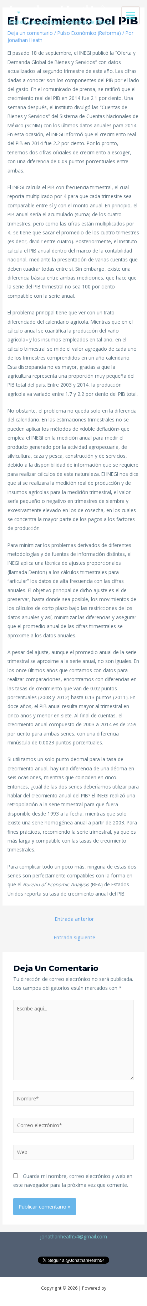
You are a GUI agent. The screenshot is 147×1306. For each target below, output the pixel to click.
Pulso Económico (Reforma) (89, 33)
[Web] (73, 1153)
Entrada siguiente (74, 937)
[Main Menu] (130, 15)
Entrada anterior (74, 918)
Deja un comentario (30, 33)
